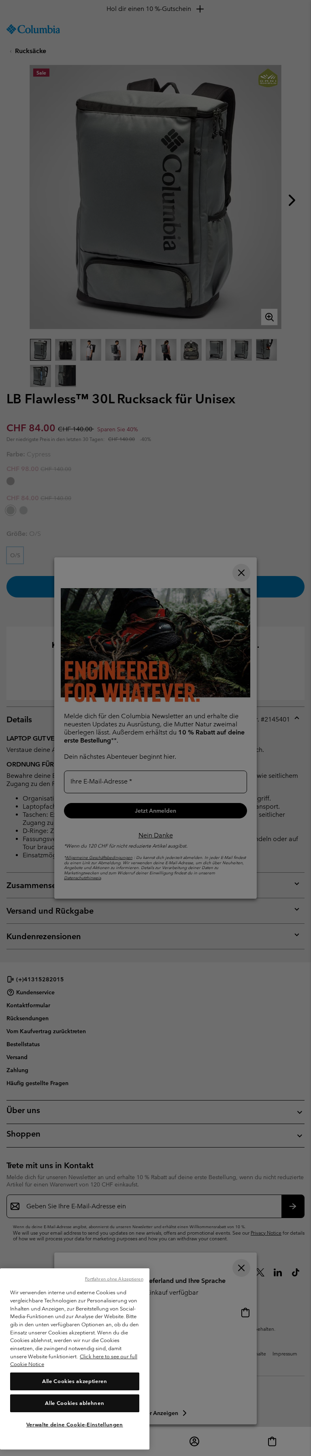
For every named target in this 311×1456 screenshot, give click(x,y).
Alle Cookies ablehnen (74, 1403)
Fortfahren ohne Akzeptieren (114, 1279)
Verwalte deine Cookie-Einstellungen (74, 1424)
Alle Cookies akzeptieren (74, 1381)
